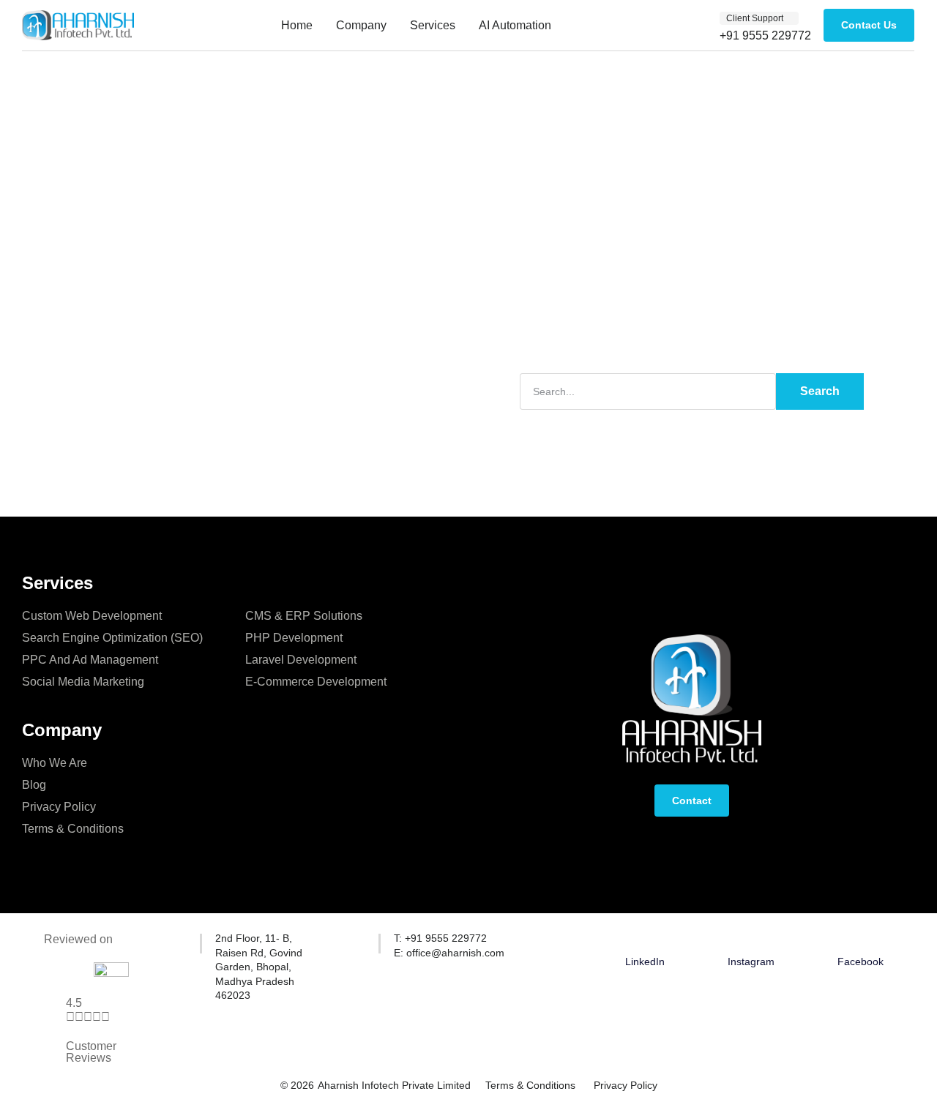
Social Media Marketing (83, 681)
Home (297, 25)
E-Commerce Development (316, 681)
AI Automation (515, 25)
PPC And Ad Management (90, 659)
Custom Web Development (92, 616)
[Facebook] (860, 940)
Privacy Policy (59, 807)
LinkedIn (645, 961)
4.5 (74, 1003)
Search (820, 391)
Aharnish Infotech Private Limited (394, 1085)
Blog (34, 785)
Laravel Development (300, 659)
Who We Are (54, 763)
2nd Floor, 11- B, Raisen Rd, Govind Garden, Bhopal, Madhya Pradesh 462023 (258, 966)
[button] (759, 18)
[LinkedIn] (645, 940)
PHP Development (294, 637)
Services (432, 25)
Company (361, 25)
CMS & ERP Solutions (303, 616)
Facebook (860, 961)
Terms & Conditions (73, 828)
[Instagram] (751, 940)
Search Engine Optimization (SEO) (112, 637)
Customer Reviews (91, 1052)
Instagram (751, 961)
